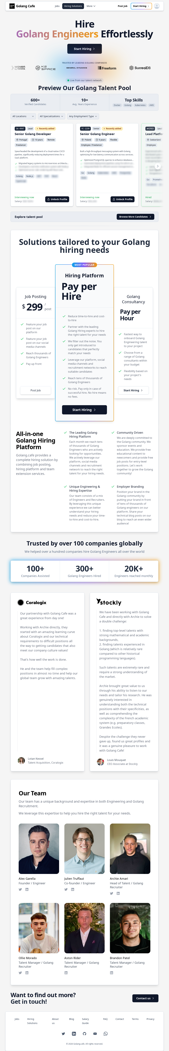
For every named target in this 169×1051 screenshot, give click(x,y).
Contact (120, 1019)
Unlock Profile (59, 199)
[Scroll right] (157, 166)
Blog (71, 1019)
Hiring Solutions (73, 6)
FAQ (105, 1019)
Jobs (57, 6)
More (89, 6)
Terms (135, 1019)
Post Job (122, 6)
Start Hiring (139, 6)
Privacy (150, 1019)
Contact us (143, 998)
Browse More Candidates (133, 216)
